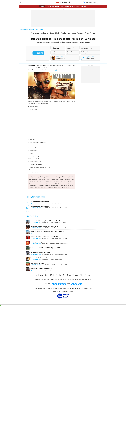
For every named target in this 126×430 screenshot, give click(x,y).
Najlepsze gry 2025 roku (68, 279)
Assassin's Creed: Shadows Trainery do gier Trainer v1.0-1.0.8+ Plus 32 (63, 237)
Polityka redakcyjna (47, 288)
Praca (82, 288)
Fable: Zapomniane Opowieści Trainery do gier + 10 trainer (63, 242)
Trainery (80, 33)
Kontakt (86, 288)
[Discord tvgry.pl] (79, 284)
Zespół (78, 288)
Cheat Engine (90, 33)
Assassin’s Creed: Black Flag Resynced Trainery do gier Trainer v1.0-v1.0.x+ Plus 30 (63, 232)
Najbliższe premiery (86, 279)
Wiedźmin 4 (78, 279)
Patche (63, 33)
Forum (85, 6)
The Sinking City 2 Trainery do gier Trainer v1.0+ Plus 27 (63, 253)
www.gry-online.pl (24, 29)
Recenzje (67, 6)
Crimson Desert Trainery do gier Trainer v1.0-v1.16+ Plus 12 (63, 269)
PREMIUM (42, 6)
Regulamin (40, 288)
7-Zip (56, 69)
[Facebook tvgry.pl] (81, 284)
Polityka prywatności (57, 288)
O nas (35, 288)
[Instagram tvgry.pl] (76, 284)
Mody (57, 33)
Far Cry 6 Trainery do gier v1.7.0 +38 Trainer (63, 264)
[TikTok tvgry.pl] (74, 284)
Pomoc (90, 288)
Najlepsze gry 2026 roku (56, 279)
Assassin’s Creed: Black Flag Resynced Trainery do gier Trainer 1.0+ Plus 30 (63, 221)
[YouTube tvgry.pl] (72, 284)
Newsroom (48, 6)
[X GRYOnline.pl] (56, 284)
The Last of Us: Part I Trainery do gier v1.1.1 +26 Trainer (63, 258)
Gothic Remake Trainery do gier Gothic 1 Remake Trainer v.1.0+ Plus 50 (63, 227)
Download (31, 29)
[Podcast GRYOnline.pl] (61, 284)
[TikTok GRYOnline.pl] (59, 284)
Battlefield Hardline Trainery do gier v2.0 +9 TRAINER (63, 202)
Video (81, 6)
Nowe (51, 33)
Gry (53, 6)
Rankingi (57, 6)
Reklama (74, 288)
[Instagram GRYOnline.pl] (54, 284)
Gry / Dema (72, 33)
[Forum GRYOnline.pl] (65, 284)
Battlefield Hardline (39, 29)
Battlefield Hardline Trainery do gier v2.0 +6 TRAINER (63, 207)
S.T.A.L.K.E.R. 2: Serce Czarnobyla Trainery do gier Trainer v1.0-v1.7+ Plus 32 (63, 248)
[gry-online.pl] (63, 2)
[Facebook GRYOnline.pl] (52, 284)
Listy (62, 6)
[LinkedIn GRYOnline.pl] (63, 284)
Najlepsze (44, 33)
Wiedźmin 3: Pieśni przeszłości (42, 279)
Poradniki (76, 6)
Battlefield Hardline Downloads (90, 58)
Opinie (71, 6)
